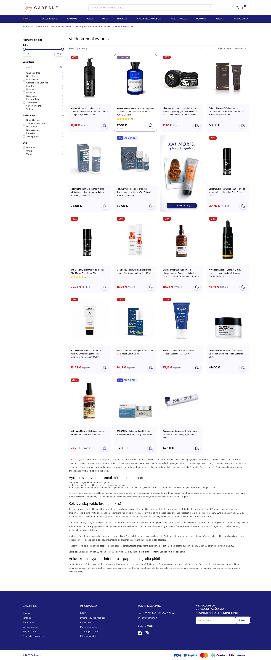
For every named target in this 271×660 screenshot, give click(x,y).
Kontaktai (27, 617)
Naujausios (238, 48)
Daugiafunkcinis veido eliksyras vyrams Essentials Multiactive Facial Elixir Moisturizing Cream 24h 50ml (181, 273)
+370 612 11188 (149, 613)
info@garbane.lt (149, 617)
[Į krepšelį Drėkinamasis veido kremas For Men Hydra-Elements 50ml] (243, 367)
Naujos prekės (29, 631)
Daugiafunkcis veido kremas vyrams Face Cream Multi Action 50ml (134, 271)
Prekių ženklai (29, 622)
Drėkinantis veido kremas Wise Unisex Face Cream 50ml (87, 271)
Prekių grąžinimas (88, 626)
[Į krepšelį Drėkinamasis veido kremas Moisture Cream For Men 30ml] (197, 367)
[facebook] (140, 633)
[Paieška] (210, 7)
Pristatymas (85, 622)
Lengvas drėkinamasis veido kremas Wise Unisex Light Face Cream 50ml (227, 192)
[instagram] (147, 633)
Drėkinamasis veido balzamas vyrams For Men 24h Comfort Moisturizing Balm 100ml (226, 111)
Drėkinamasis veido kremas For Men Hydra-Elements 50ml (226, 353)
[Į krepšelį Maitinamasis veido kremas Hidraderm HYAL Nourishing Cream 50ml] (150, 448)
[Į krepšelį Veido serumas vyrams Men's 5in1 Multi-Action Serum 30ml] (150, 367)
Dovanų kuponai (30, 626)
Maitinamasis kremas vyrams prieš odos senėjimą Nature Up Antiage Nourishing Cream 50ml (88, 192)
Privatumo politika (88, 635)
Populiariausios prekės (33, 635)
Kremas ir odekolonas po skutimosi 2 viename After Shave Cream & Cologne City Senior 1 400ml (89, 111)
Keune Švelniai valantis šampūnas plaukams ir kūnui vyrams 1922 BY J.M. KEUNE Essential (135, 111)
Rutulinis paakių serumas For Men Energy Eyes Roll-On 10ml (181, 434)
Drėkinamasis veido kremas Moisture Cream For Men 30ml (178, 352)
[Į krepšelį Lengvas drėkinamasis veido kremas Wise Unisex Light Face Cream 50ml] (243, 206)
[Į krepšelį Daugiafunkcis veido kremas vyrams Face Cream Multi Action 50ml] (150, 287)
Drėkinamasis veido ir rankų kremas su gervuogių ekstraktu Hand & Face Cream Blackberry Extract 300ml (180, 111)
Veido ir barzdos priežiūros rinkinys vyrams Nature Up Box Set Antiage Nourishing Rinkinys (135, 192)
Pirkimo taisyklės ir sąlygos (92, 617)
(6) (132, 119)
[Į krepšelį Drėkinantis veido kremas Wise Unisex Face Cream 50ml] (104, 287)
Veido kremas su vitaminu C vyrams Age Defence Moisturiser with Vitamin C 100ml (86, 353)
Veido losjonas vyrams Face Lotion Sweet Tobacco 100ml (88, 433)
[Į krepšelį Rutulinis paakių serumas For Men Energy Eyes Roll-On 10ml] (197, 448)
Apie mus (27, 613)
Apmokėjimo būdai (89, 631)
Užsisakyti (243, 620)
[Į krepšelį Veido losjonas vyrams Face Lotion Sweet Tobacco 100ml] (104, 448)
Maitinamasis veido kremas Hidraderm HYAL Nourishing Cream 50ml (135, 433)
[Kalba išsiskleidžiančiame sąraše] (237, 7)
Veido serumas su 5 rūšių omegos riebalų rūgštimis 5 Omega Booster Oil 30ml (225, 273)
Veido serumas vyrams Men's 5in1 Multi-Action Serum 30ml (135, 352)
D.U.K (83, 613)
